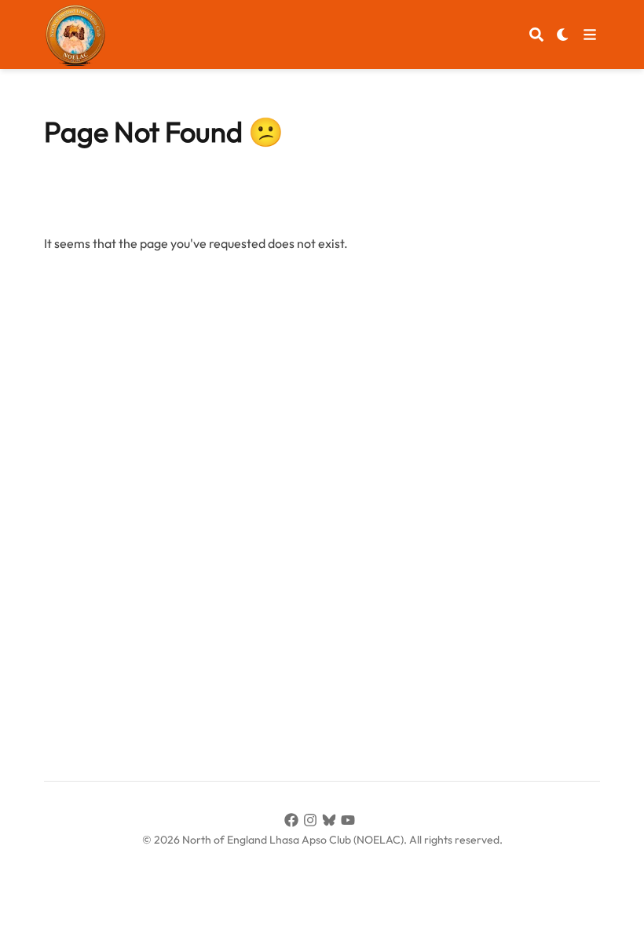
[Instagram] (312, 822)
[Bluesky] (331, 822)
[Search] (536, 34)
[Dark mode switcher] (563, 34)
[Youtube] (350, 822)
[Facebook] (293, 822)
